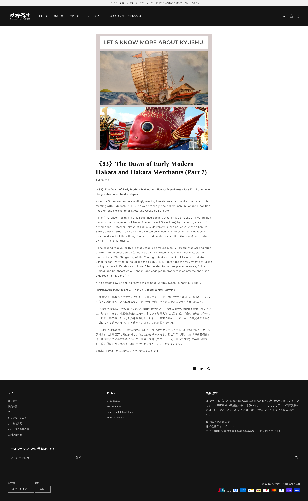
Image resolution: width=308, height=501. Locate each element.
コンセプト (14, 401)
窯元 (10, 412)
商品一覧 (12, 406)
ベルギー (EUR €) (18, 489)
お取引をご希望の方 (18, 429)
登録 (78, 457)
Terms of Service (115, 418)
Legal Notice (113, 401)
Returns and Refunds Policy (121, 412)
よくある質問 (15, 423)
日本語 (41, 489)
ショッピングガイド (18, 418)
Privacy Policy (114, 406)
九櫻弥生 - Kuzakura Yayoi (286, 483)
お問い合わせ (15, 434)
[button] (284, 16)
